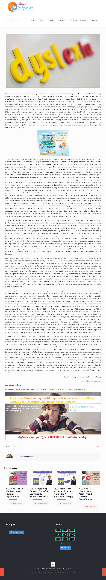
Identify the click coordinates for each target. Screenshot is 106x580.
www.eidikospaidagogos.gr (91, 381)
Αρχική (28, 572)
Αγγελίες (50, 572)
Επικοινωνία (76, 572)
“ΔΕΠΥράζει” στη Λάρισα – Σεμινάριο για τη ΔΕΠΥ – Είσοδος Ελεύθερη (39, 492)
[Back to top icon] (53, 564)
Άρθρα (34, 572)
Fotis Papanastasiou (26, 457)
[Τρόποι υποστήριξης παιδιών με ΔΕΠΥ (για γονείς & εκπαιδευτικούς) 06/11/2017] (104, 572)
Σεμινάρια (41, 572)
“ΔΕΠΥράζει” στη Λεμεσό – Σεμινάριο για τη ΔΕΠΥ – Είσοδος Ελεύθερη (64, 492)
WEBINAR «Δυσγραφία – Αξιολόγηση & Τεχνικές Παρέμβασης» (86, 493)
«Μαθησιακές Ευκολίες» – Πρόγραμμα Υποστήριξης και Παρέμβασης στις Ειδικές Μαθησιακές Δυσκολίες (45, 389)
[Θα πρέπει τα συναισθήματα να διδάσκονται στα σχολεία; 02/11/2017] (2, 572)
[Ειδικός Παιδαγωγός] (21, 6)
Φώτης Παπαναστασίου (62, 572)
